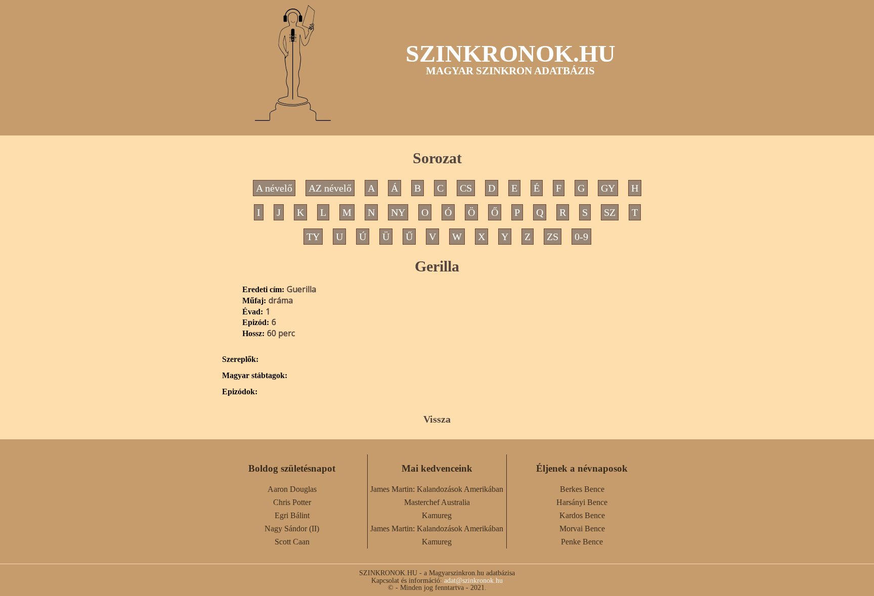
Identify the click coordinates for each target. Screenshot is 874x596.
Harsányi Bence (581, 502)
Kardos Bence (582, 515)
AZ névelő (330, 188)
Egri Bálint (292, 515)
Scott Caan (292, 541)
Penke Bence (582, 541)
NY (398, 212)
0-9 (581, 236)
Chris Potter (292, 502)
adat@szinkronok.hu (473, 580)
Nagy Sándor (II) (292, 528)
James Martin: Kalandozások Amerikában (436, 489)
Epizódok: (239, 392)
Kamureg (437, 515)
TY (313, 236)
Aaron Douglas (292, 489)
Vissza (437, 419)
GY (608, 188)
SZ (610, 212)
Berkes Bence (582, 489)
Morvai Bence (582, 528)
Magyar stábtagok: (254, 376)
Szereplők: (240, 359)
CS (466, 188)
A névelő (274, 188)
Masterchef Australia (437, 502)
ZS (552, 236)
